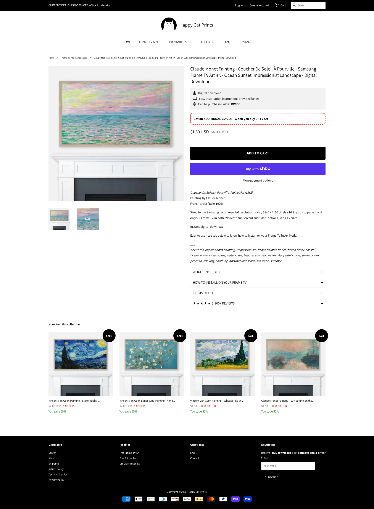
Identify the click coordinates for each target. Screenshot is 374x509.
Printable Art (180, 42)
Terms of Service (57, 474)
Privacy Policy (56, 479)
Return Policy (56, 469)
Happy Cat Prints (197, 492)
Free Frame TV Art (129, 453)
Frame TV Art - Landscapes (74, 57)
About (51, 458)
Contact (245, 42)
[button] (258, 272)
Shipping (53, 463)
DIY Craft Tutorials (129, 463)
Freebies (208, 42)
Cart (283, 5)
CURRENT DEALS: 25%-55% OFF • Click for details (79, 5)
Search (52, 453)
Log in (239, 5)
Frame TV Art (149, 42)
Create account (259, 5)
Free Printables (127, 458)
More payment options (258, 180)
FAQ (227, 42)
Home (127, 42)
